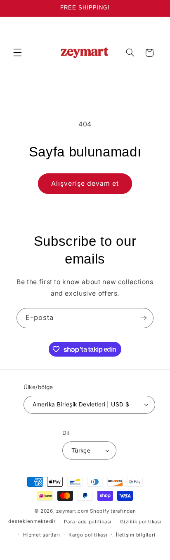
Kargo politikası (88, 535)
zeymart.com (72, 511)
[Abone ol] (143, 318)
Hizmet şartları (41, 535)
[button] (17, 52)
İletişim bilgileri (135, 535)
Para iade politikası (87, 522)
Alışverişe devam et (85, 183)
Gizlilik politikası (141, 522)
